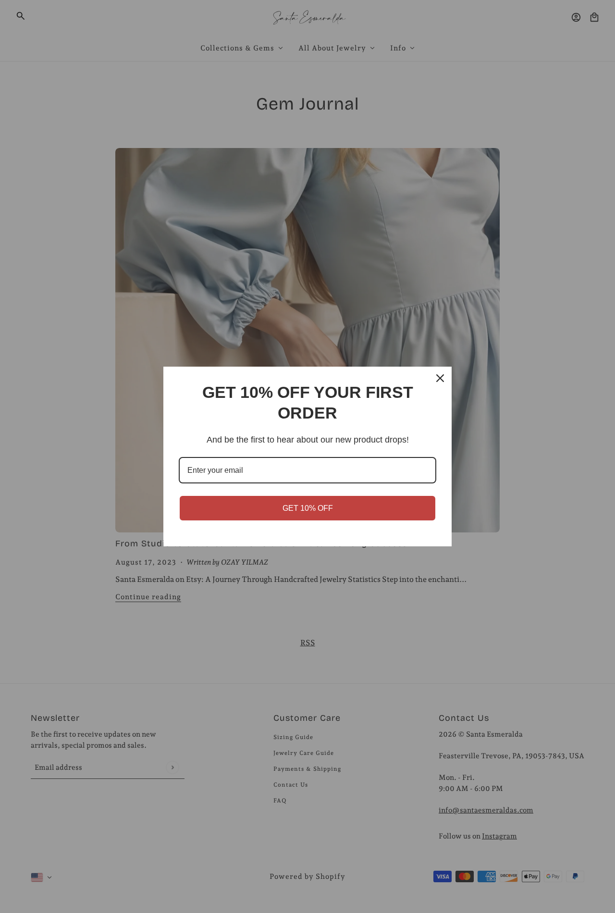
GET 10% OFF (308, 508)
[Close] (440, 378)
